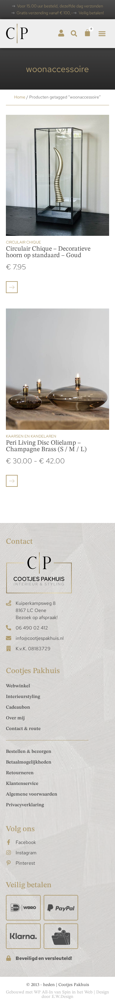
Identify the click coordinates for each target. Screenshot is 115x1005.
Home (19, 97)
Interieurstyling (23, 696)
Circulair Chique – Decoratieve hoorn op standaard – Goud (48, 252)
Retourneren (20, 773)
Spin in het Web (77, 992)
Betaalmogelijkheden (28, 762)
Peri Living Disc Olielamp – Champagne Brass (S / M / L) (46, 446)
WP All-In (43, 992)
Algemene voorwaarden (31, 794)
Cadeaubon (18, 707)
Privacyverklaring (25, 805)
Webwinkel (18, 686)
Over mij (15, 718)
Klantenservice (22, 783)
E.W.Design (62, 997)
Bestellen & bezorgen (28, 751)
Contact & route (23, 728)
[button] (74, 34)
